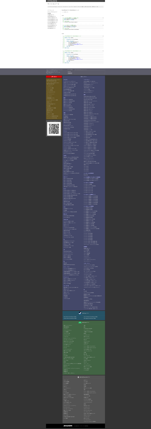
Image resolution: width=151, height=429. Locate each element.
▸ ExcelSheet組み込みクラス (52, 25)
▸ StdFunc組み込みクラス (51, 16)
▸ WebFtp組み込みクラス (51, 28)
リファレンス (60, 6)
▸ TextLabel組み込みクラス (51, 23)
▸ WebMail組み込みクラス (51, 26)
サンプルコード (65, 6)
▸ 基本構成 (49, 13)
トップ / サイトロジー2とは (52, 6)
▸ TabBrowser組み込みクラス (52, 17)
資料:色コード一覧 (95, 6)
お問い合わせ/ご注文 (87, 6)
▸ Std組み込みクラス (50, 14)
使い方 (75, 6)
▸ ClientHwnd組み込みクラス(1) (52, 19)
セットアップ (71, 6)
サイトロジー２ (53, 4)
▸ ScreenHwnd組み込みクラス (52, 22)
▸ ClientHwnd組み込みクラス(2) (52, 20)
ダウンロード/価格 (80, 6)
